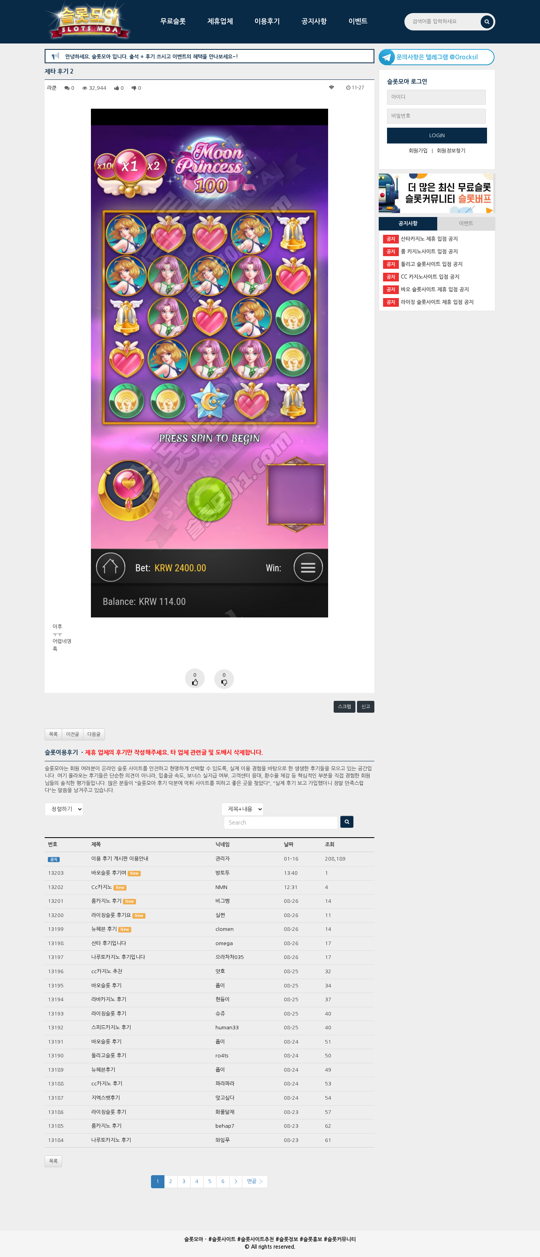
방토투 (222, 873)
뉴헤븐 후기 (104, 929)
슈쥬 (220, 1013)
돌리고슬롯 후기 (108, 1055)
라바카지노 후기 (108, 999)
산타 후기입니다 (108, 943)
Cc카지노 (101, 887)
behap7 (224, 1126)
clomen (224, 929)
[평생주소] (436, 192)
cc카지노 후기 (106, 1083)
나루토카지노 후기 (111, 1140)
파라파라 (224, 1083)
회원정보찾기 (451, 150)
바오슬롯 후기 (106, 985)
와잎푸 (222, 1140)
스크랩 (344, 706)
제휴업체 (220, 21)
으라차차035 (229, 957)
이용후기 (267, 21)
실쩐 (220, 915)
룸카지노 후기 (106, 901)
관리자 (222, 858)
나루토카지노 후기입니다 (118, 957)
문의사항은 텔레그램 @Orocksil (437, 57)
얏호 (220, 971)
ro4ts (221, 1055)
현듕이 (222, 999)
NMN (221, 887)
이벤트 (358, 21)
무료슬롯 (173, 21)
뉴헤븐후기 (103, 1069)
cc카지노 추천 (106, 971)
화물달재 (224, 1112)
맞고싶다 (224, 1097)
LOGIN (437, 135)
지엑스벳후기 (105, 1097)
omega (224, 943)
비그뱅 (222, 901)
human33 (227, 1027)
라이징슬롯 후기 (108, 1013)
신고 (365, 706)
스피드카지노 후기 (111, 1027)
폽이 (220, 985)
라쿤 (52, 88)
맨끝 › (255, 1181)
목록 (53, 734)
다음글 (93, 734)
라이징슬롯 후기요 (111, 915)
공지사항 (314, 21)
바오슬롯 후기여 (108, 873)
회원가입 (418, 150)
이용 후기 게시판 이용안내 (119, 858)
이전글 (72, 734)
